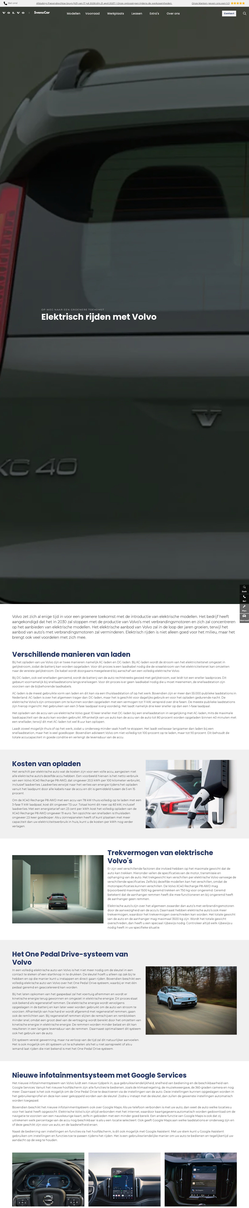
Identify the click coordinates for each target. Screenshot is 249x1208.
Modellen (73, 13)
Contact (229, 13)
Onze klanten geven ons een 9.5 (211, 3)
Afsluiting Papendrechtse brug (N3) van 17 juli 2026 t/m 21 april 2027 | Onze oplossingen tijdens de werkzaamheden (104, 3)
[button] (191, 794)
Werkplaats (115, 13)
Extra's (154, 13)
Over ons (173, 13)
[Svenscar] (26, 12)
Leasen (137, 13)
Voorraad (92, 13)
